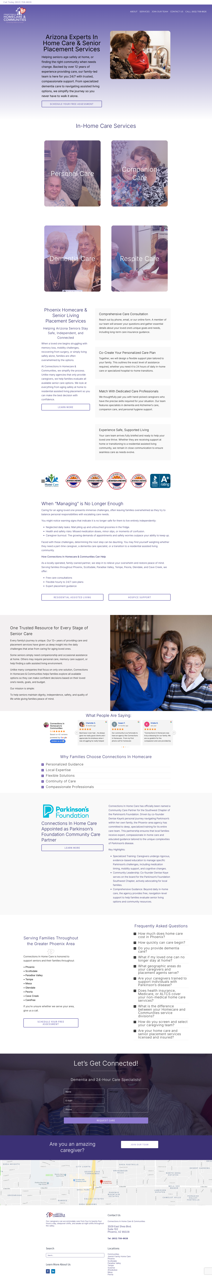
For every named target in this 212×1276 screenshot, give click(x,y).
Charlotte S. (91, 723)
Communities (113, 1254)
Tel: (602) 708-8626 (118, 1238)
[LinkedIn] (53, 1271)
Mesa (110, 1272)
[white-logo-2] (51, 949)
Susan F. (121, 723)
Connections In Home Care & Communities (126, 1221)
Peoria (110, 1274)
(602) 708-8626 (22, 2)
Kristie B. (154, 723)
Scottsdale (112, 1261)
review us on (56, 741)
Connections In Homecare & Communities (57, 725)
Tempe (111, 1265)
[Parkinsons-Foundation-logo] (66, 805)
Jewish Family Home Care (119, 1256)
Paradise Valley (114, 1263)
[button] (106, 764)
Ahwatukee (112, 1270)
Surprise (111, 1268)
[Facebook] (48, 1271)
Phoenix (111, 1259)
